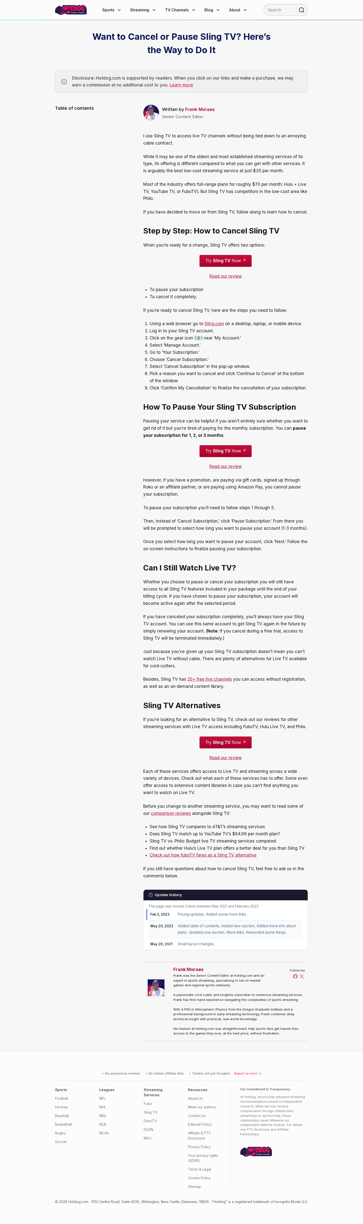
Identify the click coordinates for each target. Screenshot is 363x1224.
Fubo (148, 1103)
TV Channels (177, 9)
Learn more (181, 85)
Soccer (61, 1142)
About (234, 9)
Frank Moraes (200, 109)
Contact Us (197, 1116)
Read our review (225, 276)
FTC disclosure (258, 1129)
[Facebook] (295, 976)
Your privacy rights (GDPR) (203, 1158)
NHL (102, 1107)
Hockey (61, 1107)
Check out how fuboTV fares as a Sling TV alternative (203, 855)
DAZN (148, 1129)
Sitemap (194, 1186)
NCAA (104, 1133)
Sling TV (151, 1112)
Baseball (62, 1116)
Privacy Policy (199, 1147)
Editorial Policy (200, 1124)
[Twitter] (302, 976)
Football (61, 1098)
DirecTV (150, 1121)
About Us (195, 1098)
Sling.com (214, 323)
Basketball (63, 1124)
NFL (102, 1098)
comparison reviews (171, 813)
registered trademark (252, 1202)
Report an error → (248, 1073)
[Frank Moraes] (157, 988)
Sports (108, 9)
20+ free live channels (209, 679)
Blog (208, 9)
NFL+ (148, 1138)
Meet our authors (202, 1107)
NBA (102, 1116)
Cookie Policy (199, 1178)
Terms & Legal (199, 1169)
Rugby (60, 1133)
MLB (102, 1124)
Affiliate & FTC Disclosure (199, 1135)
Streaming (139, 9)
